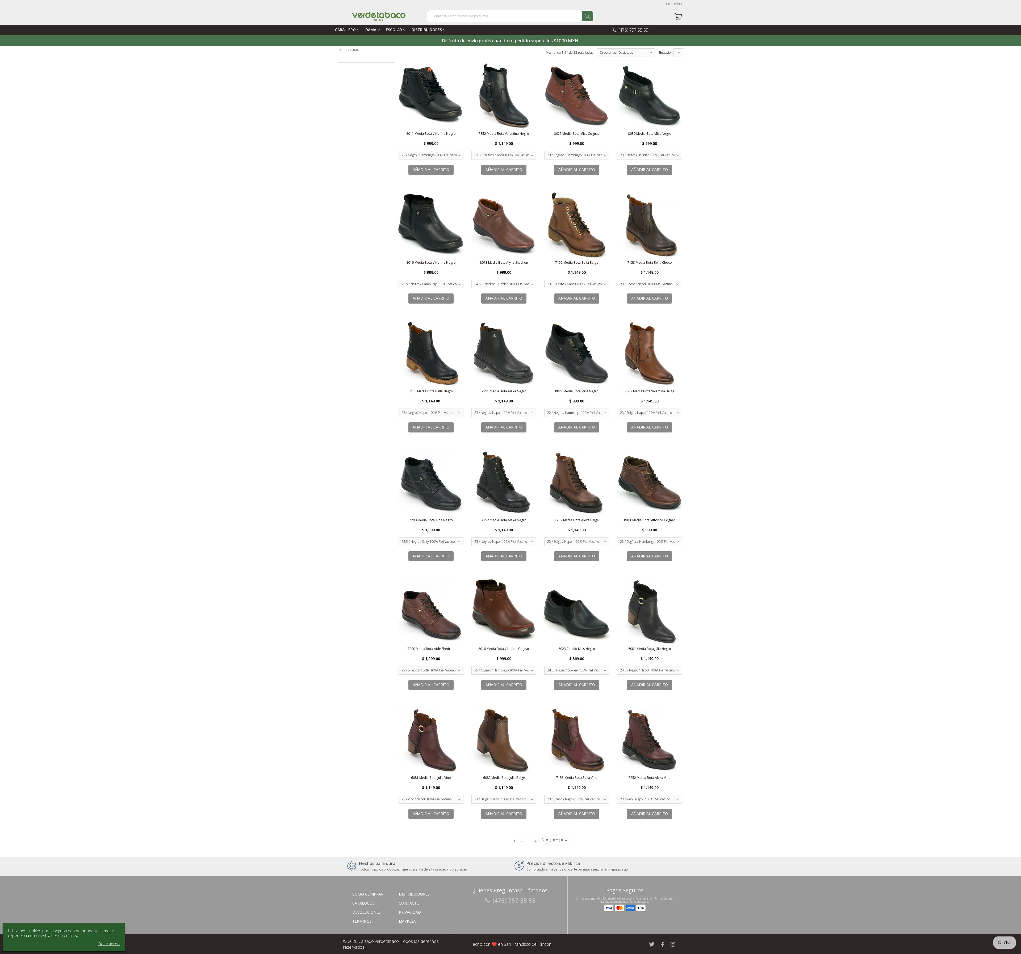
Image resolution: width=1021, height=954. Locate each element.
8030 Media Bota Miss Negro (649, 133)
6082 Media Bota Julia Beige (504, 777)
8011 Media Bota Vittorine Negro (431, 133)
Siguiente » (554, 840)
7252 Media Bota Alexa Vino (650, 777)
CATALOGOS (363, 903)
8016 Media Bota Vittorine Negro (431, 262)
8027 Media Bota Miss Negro (577, 391)
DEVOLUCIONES (366, 912)
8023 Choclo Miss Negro (576, 648)
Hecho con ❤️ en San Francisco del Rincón (510, 944)
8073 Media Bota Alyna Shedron (504, 262)
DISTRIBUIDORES (427, 29)
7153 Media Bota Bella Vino (576, 777)
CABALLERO (346, 29)
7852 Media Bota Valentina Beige (649, 391)
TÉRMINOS (362, 921)
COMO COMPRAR (367, 894)
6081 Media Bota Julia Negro (649, 648)
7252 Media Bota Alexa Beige (577, 520)
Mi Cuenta (674, 4)
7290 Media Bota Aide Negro (431, 520)
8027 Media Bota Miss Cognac (576, 133)
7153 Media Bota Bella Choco (649, 262)
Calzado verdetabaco (378, 941)
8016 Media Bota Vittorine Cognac (504, 648)
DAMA (371, 29)
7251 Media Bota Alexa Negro (504, 391)
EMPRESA (407, 921)
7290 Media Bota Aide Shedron (431, 648)
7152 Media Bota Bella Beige (576, 262)
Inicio (342, 50)
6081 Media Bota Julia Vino (431, 777)
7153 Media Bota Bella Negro (431, 391)
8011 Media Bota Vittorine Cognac (649, 520)
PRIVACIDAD (410, 912)
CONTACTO (409, 903)
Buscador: (666, 52)
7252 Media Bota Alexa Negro (504, 520)
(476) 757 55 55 (632, 30)
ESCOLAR (394, 29)
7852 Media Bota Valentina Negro (504, 133)
